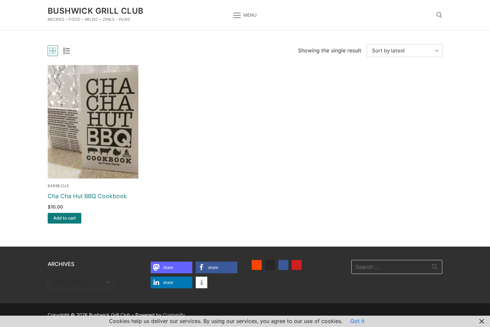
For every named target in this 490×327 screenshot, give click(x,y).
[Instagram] (270, 265)
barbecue (58, 186)
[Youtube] (297, 265)
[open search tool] (439, 15)
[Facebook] (283, 265)
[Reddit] (257, 265)
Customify (174, 315)
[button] (64, 218)
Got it (357, 321)
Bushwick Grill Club (96, 11)
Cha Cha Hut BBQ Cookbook (87, 196)
